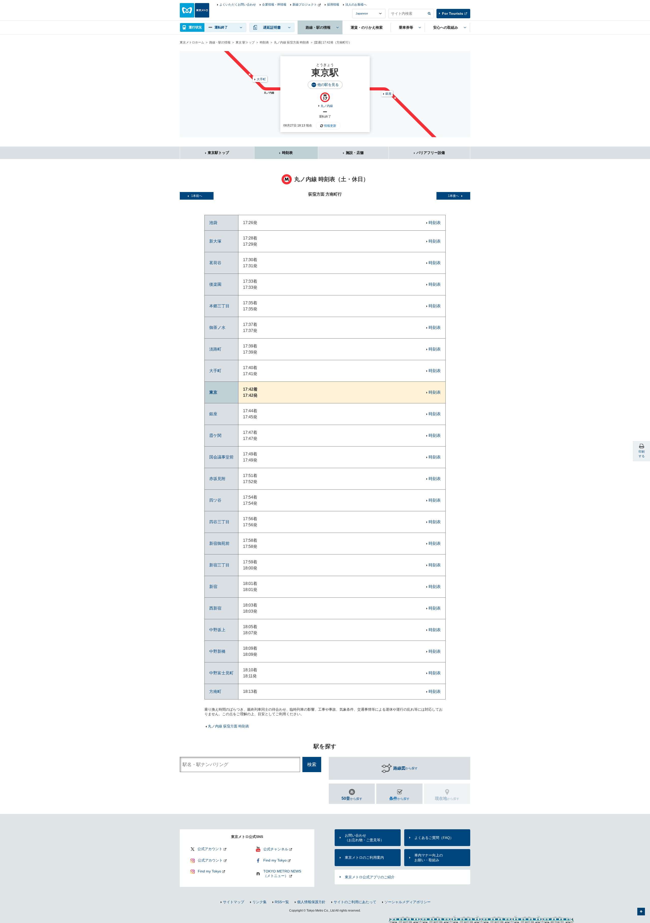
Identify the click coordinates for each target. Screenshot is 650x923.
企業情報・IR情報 (274, 4)
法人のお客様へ (356, 4)
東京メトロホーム (192, 42)
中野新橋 (217, 651)
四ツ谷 (215, 500)
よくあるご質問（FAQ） (433, 838)
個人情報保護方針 (311, 902)
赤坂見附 (217, 478)
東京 (213, 392)
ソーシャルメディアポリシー (407, 902)
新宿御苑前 (219, 543)
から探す (405, 768)
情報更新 (330, 126)
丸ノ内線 (327, 106)
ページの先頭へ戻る (641, 911)
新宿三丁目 (219, 565)
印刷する (642, 454)
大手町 (261, 79)
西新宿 (215, 608)
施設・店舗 (355, 153)
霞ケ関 (215, 435)
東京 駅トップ (245, 42)
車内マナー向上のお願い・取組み (428, 857)
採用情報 (333, 4)
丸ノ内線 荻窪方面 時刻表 (291, 42)
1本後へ (453, 196)
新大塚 (215, 241)
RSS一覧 (282, 902)
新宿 (213, 586)
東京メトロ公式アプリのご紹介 (370, 877)
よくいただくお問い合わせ (237, 4)
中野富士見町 (221, 673)
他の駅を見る (328, 85)
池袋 (213, 222)
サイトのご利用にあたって (355, 902)
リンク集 (259, 902)
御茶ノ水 (217, 327)
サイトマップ (233, 902)
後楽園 (215, 284)
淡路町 (215, 349)
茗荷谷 (215, 263)
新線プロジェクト (304, 4)
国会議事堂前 (221, 457)
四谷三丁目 (219, 522)
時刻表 (264, 42)
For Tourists (452, 13)
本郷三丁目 (219, 306)
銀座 (388, 94)
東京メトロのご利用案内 (364, 857)
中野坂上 (217, 630)
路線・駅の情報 (220, 42)
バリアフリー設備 (430, 153)
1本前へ (196, 196)
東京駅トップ (218, 153)
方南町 (215, 691)
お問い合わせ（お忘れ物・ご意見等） (364, 837)
